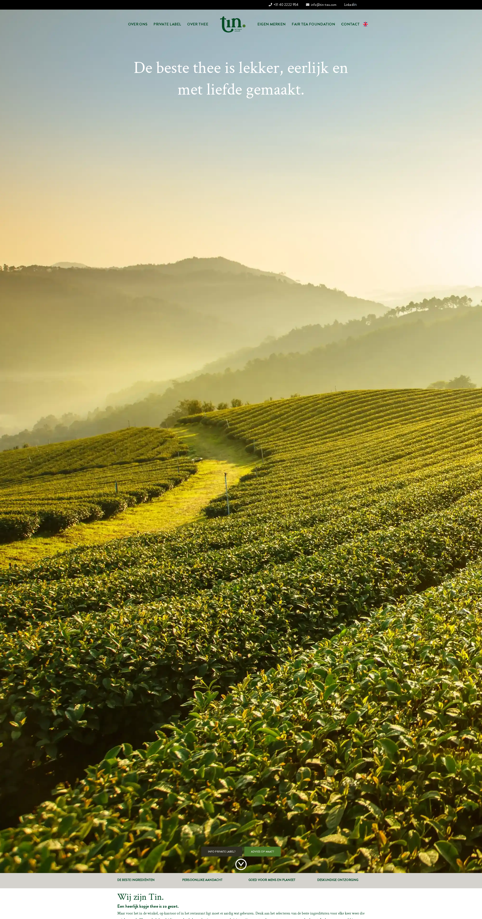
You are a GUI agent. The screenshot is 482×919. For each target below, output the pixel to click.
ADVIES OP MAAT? (262, 851)
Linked (348, 4)
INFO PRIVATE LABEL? (222, 851)
